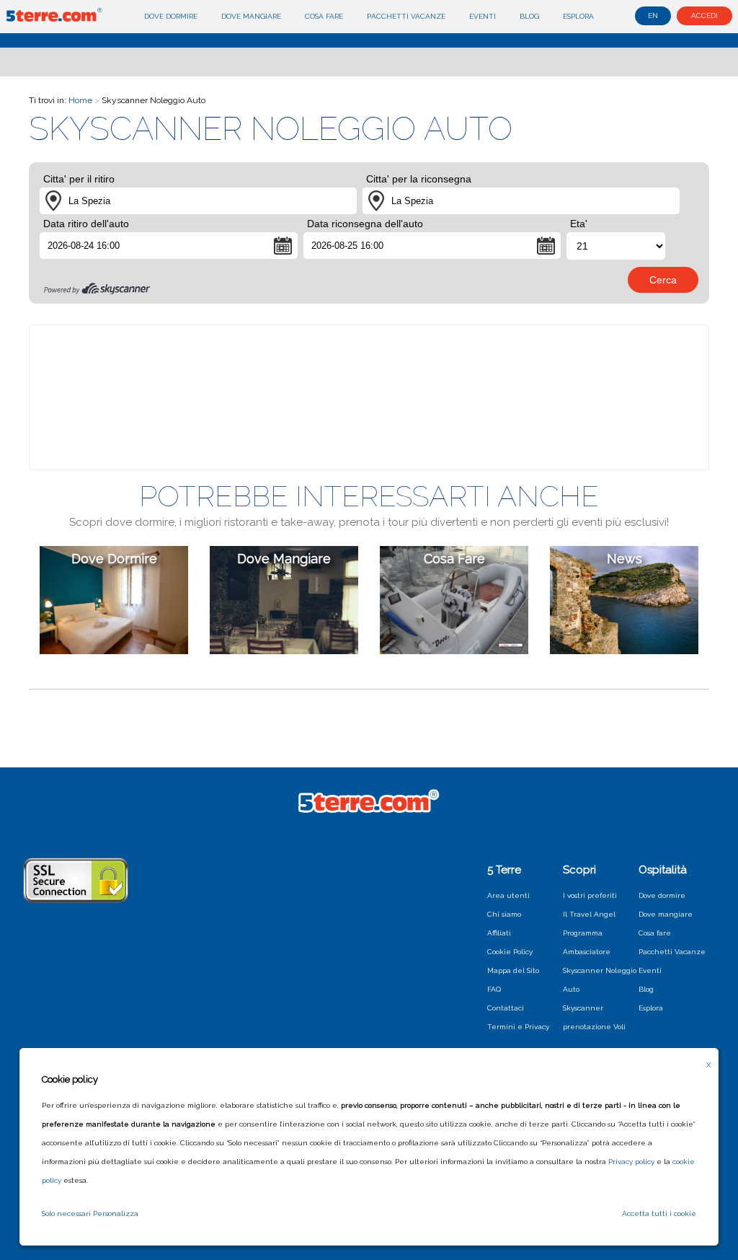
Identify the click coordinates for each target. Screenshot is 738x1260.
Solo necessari (66, 1213)
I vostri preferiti (590, 895)
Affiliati (499, 933)
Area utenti (508, 895)
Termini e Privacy (518, 1027)
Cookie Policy (510, 952)
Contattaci (505, 1008)
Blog (529, 16)
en (653, 15)
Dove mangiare (251, 16)
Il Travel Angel (589, 914)
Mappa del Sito (513, 970)
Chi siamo (504, 914)
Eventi (482, 16)
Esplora (578, 16)
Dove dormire (170, 16)
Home (80, 100)
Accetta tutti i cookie (659, 1213)
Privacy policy (631, 1162)
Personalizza (115, 1213)
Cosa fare (324, 16)
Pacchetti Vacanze (406, 16)
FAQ (494, 989)
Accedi (704, 15)
